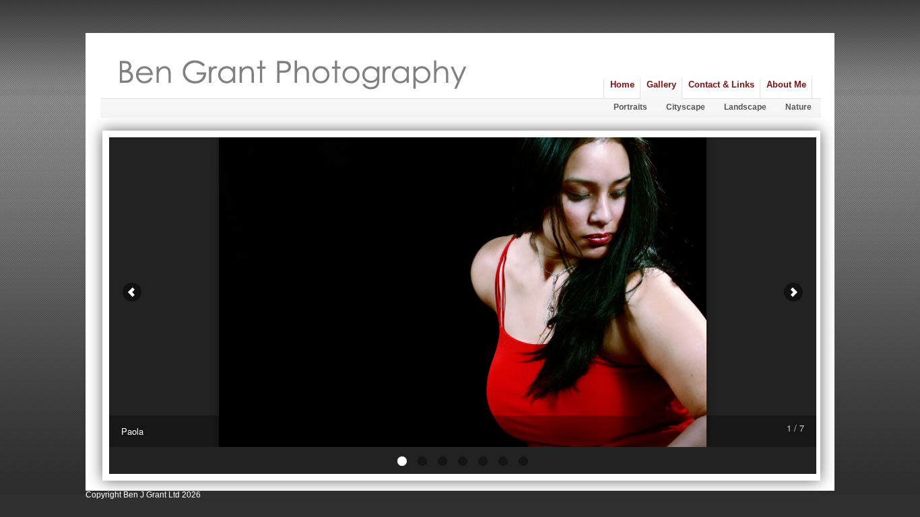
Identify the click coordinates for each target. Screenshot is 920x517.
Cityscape (685, 107)
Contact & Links (721, 84)
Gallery (661, 84)
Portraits (630, 107)
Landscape (745, 107)
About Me (786, 84)
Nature (798, 107)
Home (622, 84)
